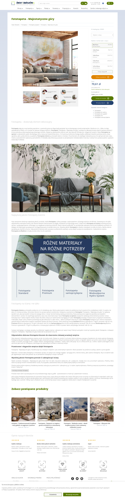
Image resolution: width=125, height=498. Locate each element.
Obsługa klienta (17, 478)
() (111, 3)
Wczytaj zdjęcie (101, 103)
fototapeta (98, 110)
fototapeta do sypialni (101, 114)
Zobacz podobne (101, 77)
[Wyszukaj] (82, 3)
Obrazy (19, 8)
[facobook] (102, 3)
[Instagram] (81, 479)
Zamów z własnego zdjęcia (98, 8)
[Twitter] (77, 479)
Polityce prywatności (9, 490)
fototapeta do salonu (101, 112)
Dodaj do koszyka (101, 98)
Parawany (55, 8)
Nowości (75, 8)
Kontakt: (95, 3)
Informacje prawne (34, 478)
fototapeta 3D (99, 115)
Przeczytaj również (53, 478)
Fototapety (29, 8)
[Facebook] (72, 479)
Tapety (38, 8)
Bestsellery (84, 8)
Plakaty (46, 8)
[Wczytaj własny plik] (86, 3)
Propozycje (65, 8)
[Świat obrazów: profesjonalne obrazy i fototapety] (23, 3)
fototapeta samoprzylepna (102, 117)
